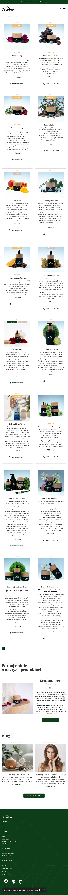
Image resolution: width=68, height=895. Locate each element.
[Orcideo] (8, 8)
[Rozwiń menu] (64, 8)
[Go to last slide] (4, 699)
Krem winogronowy (50, 56)
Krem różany (17, 56)
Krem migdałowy (51, 125)
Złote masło (17, 201)
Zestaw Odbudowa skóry (50, 587)
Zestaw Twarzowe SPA (50, 498)
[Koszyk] (61, 8)
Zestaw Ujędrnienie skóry (17, 587)
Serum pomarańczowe (17, 278)
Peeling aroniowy (51, 201)
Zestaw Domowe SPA (17, 498)
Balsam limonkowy (51, 349)
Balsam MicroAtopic (17, 424)
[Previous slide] (4, 764)
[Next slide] (64, 699)
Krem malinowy (17, 128)
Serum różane (17, 349)
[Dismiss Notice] (44, 890)
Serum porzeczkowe (51, 275)
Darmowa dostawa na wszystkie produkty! (35, 2)
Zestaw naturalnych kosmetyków (50, 427)
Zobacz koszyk (33, 890)
